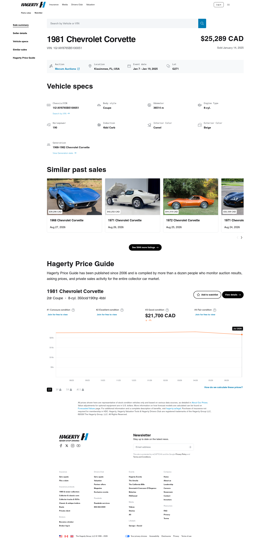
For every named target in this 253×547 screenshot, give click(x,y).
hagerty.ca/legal (173, 408)
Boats (61, 507)
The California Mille (137, 484)
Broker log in (64, 526)
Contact (167, 496)
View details (231, 294)
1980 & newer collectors (69, 492)
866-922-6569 (99, 507)
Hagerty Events (135, 477)
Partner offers (100, 484)
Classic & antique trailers (69, 503)
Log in (218, 5)
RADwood (133, 496)
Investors (168, 500)
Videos (132, 507)
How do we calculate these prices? (223, 387)
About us (167, 481)
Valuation (98, 481)
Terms (166, 518)
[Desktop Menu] (228, 4)
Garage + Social (135, 526)
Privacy (167, 515)
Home (166, 477)
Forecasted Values (86, 408)
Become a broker (66, 522)
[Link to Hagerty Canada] (66, 536)
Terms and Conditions (142, 457)
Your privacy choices (139, 536)
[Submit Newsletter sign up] (190, 447)
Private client (64, 511)
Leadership (168, 484)
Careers (167, 488)
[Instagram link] (73, 446)
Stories (132, 511)
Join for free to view (58, 314)
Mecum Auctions (65, 68)
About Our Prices (199, 402)
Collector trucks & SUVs (69, 499)
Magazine (98, 488)
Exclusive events (101, 492)
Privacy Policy (181, 454)
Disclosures (166, 536)
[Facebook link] (61, 446)
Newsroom (168, 492)
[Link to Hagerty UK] (71, 536)
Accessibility (154, 536)
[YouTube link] (78, 446)
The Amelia (133, 481)
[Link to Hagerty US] (60, 536)
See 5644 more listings (143, 247)
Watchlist (38, 13)
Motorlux (132, 492)
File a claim (64, 481)
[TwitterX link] (67, 446)
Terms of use (186, 536)
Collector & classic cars (69, 495)
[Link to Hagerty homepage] (73, 437)
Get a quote (64, 477)
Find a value (26, 13)
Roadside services (102, 503)
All (130, 515)
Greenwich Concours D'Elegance (142, 488)
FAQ (165, 511)
